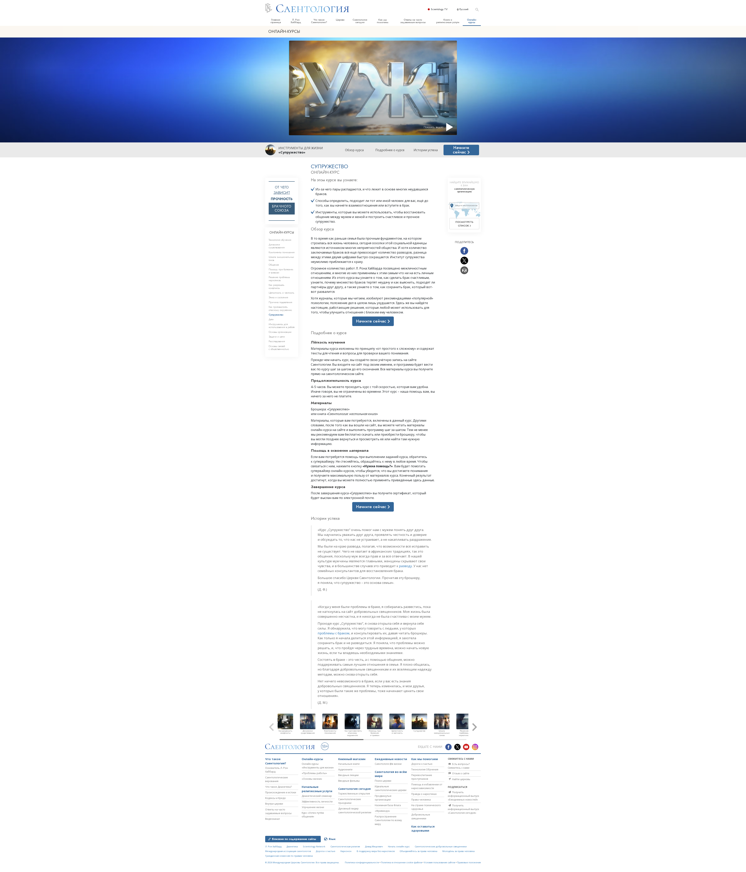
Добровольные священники (420, 816)
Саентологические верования (276, 779)
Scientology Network (314, 846)
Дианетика (292, 846)
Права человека (421, 799)
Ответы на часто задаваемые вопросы (413, 21)
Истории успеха (426, 150)
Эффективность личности (317, 801)
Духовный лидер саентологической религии (354, 810)
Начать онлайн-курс (399, 846)
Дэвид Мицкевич (374, 846)
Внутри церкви (274, 803)
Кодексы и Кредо (275, 798)
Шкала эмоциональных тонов (281, 258)
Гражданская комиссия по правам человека (289, 855)
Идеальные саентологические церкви (390, 788)
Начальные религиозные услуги (317, 789)
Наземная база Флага (388, 805)
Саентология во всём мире (391, 774)
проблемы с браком (333, 633)
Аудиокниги (345, 769)
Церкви (340, 20)
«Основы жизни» (312, 778)
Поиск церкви (383, 780)
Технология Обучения (424, 769)
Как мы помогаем (382, 21)
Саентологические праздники (349, 801)
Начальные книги (349, 764)
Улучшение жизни (313, 807)
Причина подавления (280, 302)
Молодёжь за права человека (458, 851)
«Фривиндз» (382, 811)
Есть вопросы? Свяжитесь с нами (459, 765)
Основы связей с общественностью (279, 347)
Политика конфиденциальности (362, 862)
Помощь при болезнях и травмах (281, 271)
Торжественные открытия (354, 793)
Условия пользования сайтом (439, 862)
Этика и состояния (278, 297)
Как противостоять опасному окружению (280, 308)
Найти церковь (460, 779)
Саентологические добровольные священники (441, 846)
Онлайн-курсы (472, 21)
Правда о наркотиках (424, 794)
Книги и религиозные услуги (447, 21)
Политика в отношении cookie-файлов (401, 862)
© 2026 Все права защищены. (302, 862)
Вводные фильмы (349, 780)
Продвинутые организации (383, 797)
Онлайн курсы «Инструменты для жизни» (318, 765)
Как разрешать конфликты (276, 286)
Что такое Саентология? (319, 21)
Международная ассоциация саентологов (288, 851)
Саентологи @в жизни (388, 764)
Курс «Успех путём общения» (313, 814)
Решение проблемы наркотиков (279, 278)
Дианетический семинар (317, 796)
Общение (274, 265)
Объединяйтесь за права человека (418, 851)
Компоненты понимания (282, 252)
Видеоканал (272, 819)
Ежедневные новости (391, 759)
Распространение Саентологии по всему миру (388, 820)
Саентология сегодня (360, 21)
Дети (271, 319)
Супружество (276, 315)
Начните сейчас (461, 150)
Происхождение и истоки (280, 792)
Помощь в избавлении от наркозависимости (426, 786)
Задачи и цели (277, 336)
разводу (405, 566)
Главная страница (275, 21)
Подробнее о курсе (389, 150)
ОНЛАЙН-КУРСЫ (281, 232)
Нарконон (345, 851)
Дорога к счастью (421, 764)
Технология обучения (280, 240)
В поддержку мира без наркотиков (376, 851)
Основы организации (280, 332)
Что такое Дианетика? (278, 786)
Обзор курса (354, 150)
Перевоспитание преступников (421, 776)
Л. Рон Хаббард (296, 21)
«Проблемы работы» (314, 773)
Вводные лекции (348, 775)
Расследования (277, 341)
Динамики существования (277, 246)
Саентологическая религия (345, 846)
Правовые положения (469, 862)
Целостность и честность (281, 293)
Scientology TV (439, 9)
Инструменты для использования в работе (282, 325)
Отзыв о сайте (460, 773)
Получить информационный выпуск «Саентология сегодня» (463, 809)
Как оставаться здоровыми (423, 829)
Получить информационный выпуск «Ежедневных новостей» (463, 795)
